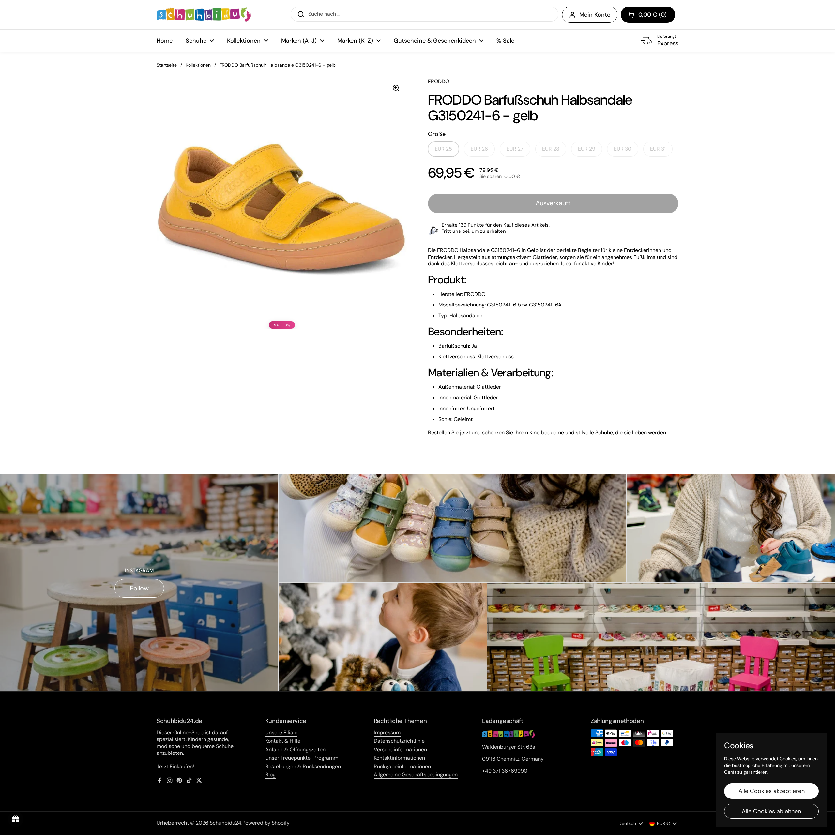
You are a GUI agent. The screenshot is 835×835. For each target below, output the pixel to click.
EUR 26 (479, 148)
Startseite (167, 65)
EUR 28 (550, 148)
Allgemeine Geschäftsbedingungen (416, 774)
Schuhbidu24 (225, 822)
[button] (648, 15)
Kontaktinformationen (399, 757)
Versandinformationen (400, 749)
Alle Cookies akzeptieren (771, 791)
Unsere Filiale (281, 732)
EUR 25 (443, 148)
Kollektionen (198, 65)
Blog (270, 774)
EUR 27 (515, 148)
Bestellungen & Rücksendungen (303, 766)
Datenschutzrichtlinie (399, 741)
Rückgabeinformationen (402, 766)
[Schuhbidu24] (204, 15)
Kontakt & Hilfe (282, 741)
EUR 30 (622, 148)
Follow (139, 588)
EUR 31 (658, 148)
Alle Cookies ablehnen (771, 811)
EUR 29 (586, 148)
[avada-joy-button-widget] (15, 819)
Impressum (387, 732)
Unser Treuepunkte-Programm (301, 757)
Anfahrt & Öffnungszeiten (295, 749)
